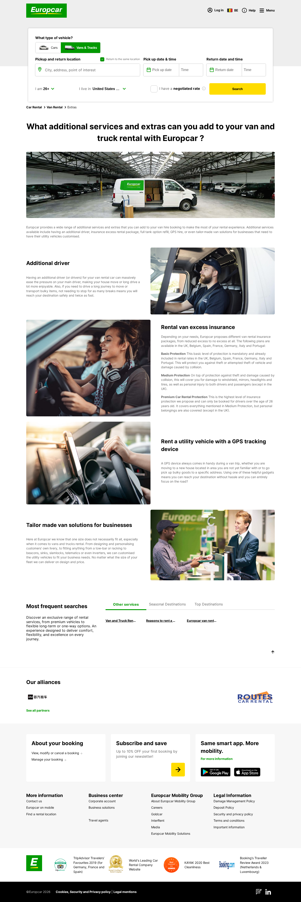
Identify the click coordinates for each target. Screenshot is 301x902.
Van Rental (55, 107)
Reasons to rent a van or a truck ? (161, 620)
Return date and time (224, 59)
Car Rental (34, 107)
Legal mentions (125, 892)
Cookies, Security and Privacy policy (83, 892)
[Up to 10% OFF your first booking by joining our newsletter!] (178, 769)
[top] (273, 652)
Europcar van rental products (202, 620)
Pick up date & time (159, 59)
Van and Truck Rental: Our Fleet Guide (121, 620)
